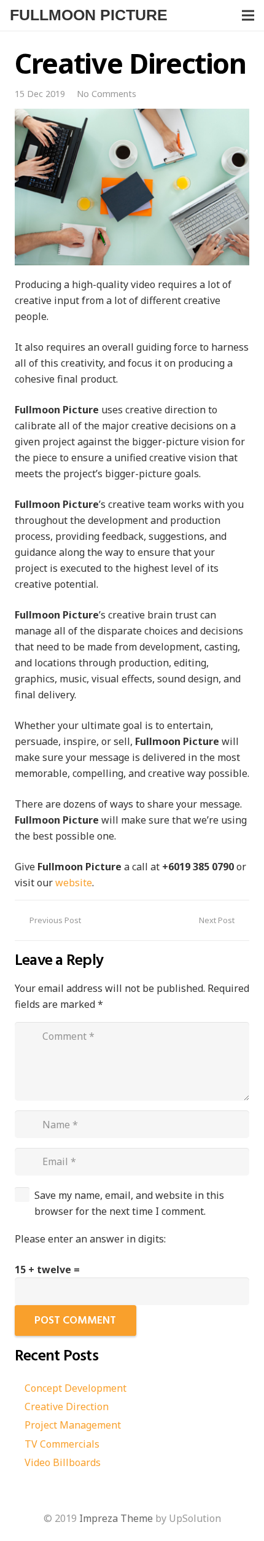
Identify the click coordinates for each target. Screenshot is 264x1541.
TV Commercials (62, 1444)
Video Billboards (63, 1462)
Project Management (73, 1425)
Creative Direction (67, 1406)
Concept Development (75, 1388)
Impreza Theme (116, 1518)
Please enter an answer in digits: (90, 1239)
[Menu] (248, 15)
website (73, 882)
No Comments (106, 93)
